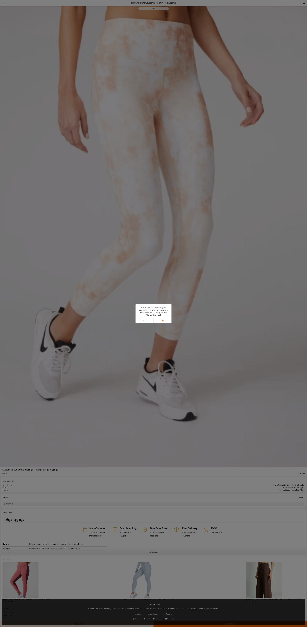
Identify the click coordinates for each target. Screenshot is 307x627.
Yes (162, 320)
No (144, 320)
